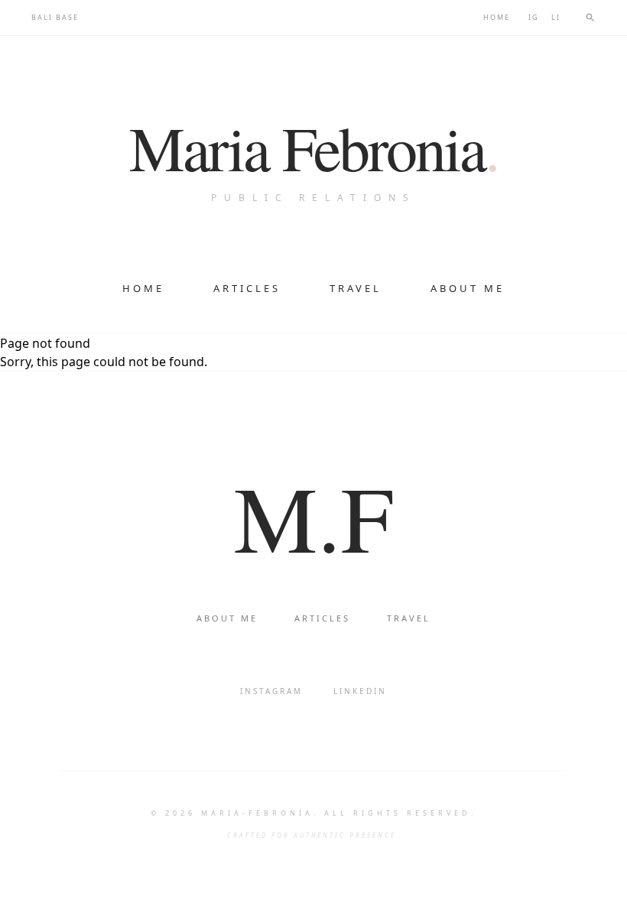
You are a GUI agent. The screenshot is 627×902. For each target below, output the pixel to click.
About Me (467, 288)
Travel (356, 288)
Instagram (271, 691)
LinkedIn (360, 691)
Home (496, 17)
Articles (247, 288)
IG (533, 17)
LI (555, 17)
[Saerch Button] (590, 17)
